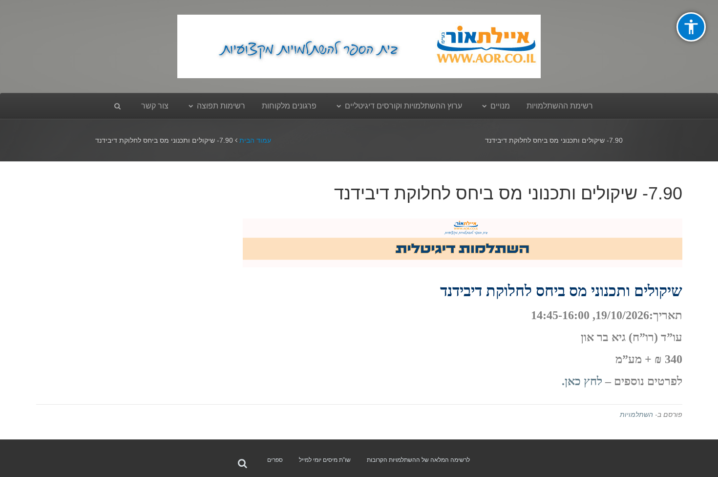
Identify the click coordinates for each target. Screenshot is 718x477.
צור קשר (155, 106)
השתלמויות (636, 414)
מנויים (500, 106)
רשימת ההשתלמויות (560, 106)
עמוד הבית (255, 140)
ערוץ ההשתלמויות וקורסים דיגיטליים (403, 106)
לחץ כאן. (582, 381)
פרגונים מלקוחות (289, 106)
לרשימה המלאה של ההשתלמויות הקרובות (418, 459)
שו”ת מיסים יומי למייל (325, 459)
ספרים (275, 459)
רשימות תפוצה (221, 106)
